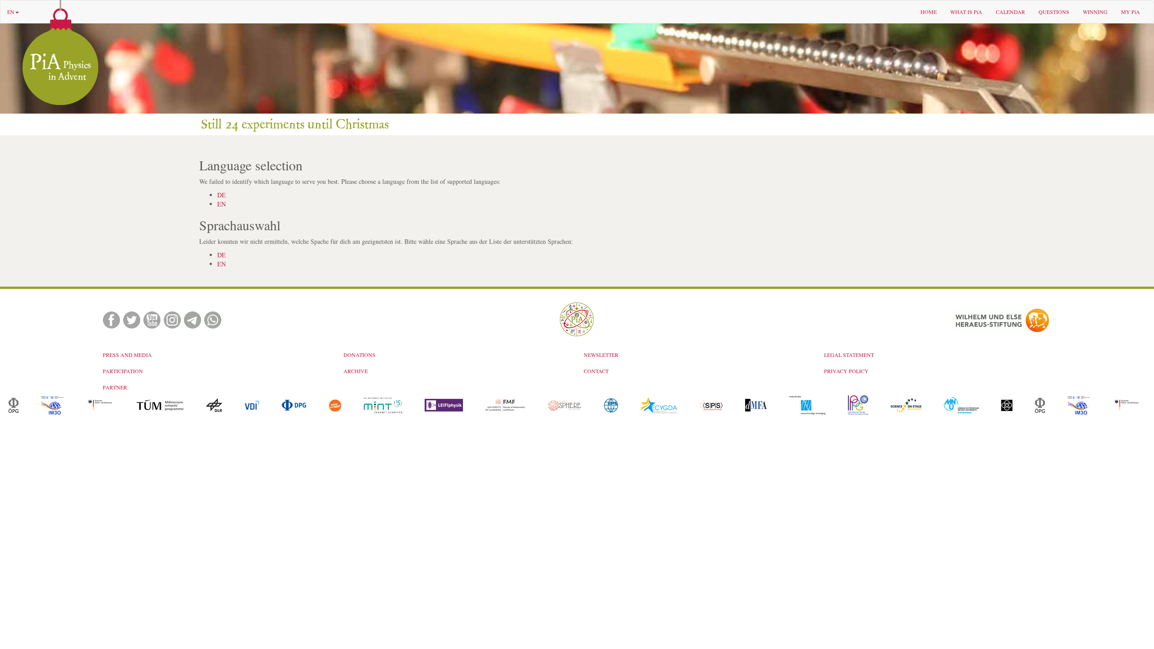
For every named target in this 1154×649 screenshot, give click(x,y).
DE (221, 195)
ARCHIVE (355, 371)
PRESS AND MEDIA (127, 354)
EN (10, 11)
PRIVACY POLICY (846, 371)
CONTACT (596, 371)
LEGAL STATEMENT (849, 354)
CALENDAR (1010, 11)
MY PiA (1130, 11)
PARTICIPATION (123, 371)
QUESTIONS (1054, 11)
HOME (928, 11)
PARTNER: (115, 387)
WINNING (1095, 11)
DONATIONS (359, 354)
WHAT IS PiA (966, 11)
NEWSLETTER (601, 354)
